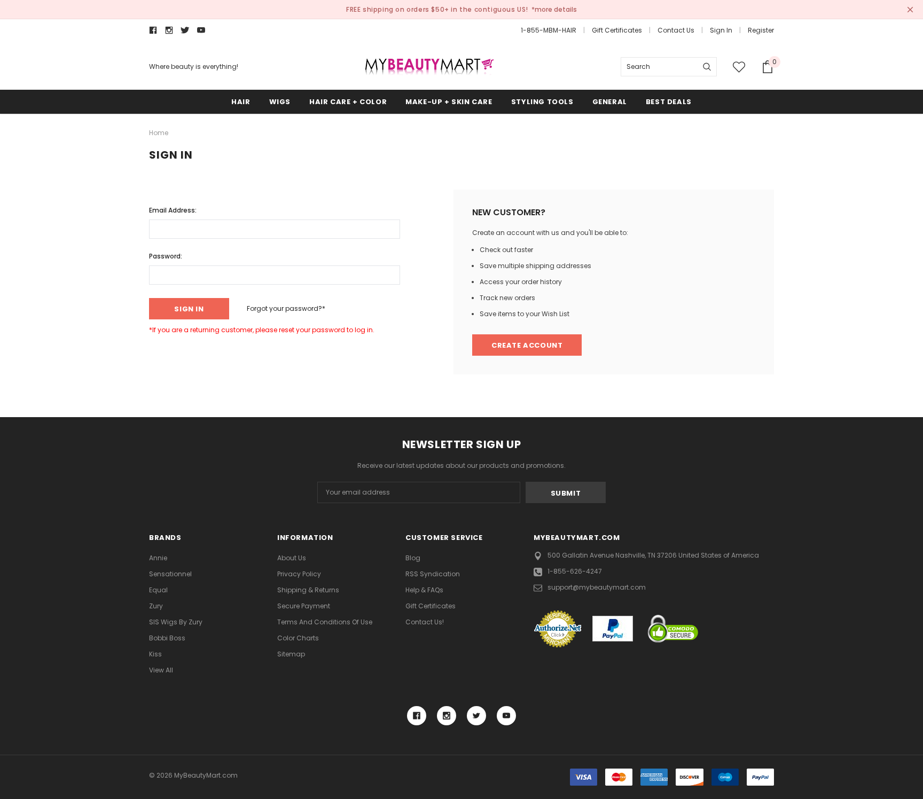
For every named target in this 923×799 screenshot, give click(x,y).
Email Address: (173, 210)
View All (161, 670)
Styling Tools (542, 102)
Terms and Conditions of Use (324, 621)
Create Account (526, 345)
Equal (158, 589)
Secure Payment (303, 605)
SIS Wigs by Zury (175, 621)
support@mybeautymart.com (596, 587)
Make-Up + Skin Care (448, 102)
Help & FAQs (424, 589)
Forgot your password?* (286, 308)
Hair (240, 102)
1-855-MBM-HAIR (548, 30)
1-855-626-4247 (574, 571)
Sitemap (291, 654)
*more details (554, 9)
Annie (158, 557)
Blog (412, 557)
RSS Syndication (432, 573)
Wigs (280, 102)
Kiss (155, 654)
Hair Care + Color (348, 102)
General (609, 102)
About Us (291, 557)
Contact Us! (424, 621)
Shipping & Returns (308, 589)
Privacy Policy (299, 573)
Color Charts (298, 638)
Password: (165, 256)
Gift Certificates (617, 30)
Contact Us (676, 30)
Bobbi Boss (167, 638)
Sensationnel (170, 573)
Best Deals (669, 102)
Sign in (721, 30)
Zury (156, 605)
